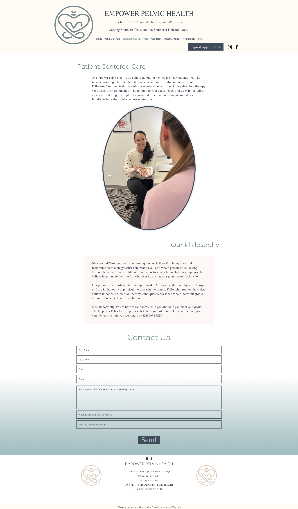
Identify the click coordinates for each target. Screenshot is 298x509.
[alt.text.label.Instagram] (230, 47)
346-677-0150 (152, 475)
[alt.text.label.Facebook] (236, 47)
